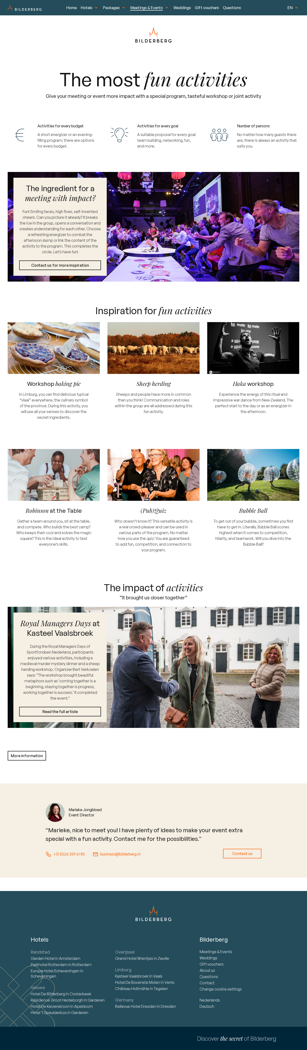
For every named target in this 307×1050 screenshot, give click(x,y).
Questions (232, 7)
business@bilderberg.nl (120, 854)
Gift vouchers (207, 7)
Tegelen (161, 988)
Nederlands (210, 1000)
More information (27, 755)
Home (71, 7)
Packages (111, 7)
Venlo (170, 982)
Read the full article (60, 711)
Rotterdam (49, 964)
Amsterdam (69, 958)
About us (207, 970)
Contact (207, 982)
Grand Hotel (134, 958)
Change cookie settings (221, 989)
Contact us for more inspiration (60, 265)
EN (290, 7)
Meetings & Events (146, 7)
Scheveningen (43, 976)
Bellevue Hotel (135, 1006)
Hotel (43, 958)
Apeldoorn (83, 1006)
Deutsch (207, 1006)
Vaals (157, 976)
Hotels (86, 7)
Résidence (57, 1000)
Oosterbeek (80, 993)
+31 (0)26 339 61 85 (69, 854)
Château (132, 988)
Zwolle (163, 958)
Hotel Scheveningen (55, 970)
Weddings (182, 7)
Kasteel (131, 976)
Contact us (242, 853)
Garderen (96, 1000)
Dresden (168, 1006)
